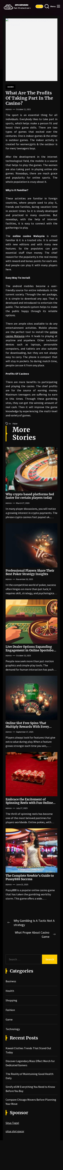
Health (10, 991)
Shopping (11, 1000)
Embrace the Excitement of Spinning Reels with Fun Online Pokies (29, 802)
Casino (10, 87)
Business (11, 981)
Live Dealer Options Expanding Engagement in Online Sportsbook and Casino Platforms (31, 650)
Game (9, 1019)
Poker (15, 423)
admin (9, 109)
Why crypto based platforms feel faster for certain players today (30, 496)
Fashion (10, 1010)
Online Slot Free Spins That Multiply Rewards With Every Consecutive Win (27, 726)
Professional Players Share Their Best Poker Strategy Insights (30, 572)
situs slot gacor (15, 1131)
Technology (13, 1029)
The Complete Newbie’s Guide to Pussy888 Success (30, 877)
